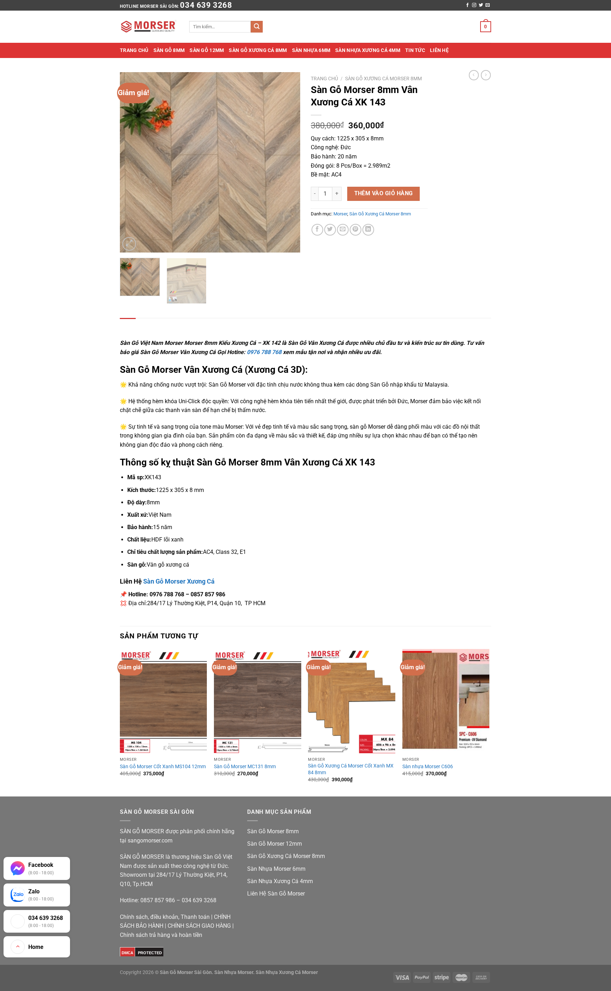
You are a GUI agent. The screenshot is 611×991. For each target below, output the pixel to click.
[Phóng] (129, 244)
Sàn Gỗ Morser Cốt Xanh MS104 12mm (163, 767)
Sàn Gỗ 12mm (207, 50)
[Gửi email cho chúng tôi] (487, 5)
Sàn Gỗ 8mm (169, 50)
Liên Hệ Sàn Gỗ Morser (276, 893)
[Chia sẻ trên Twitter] (330, 230)
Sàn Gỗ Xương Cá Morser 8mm (383, 78)
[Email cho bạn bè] (343, 230)
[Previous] (132, 162)
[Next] (287, 162)
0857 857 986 (157, 900)
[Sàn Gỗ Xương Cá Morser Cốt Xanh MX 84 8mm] (351, 701)
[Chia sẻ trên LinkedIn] (368, 230)
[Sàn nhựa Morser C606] (446, 701)
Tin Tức (415, 50)
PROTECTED (150, 953)
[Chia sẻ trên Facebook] (317, 230)
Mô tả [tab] (127, 325)
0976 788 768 (264, 352)
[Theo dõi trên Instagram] (474, 5)
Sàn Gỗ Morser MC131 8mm (245, 767)
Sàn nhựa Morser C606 (427, 767)
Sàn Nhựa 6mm (311, 50)
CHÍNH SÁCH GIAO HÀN (197, 925)
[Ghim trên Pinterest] (355, 230)
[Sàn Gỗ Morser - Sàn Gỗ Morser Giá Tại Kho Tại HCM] (149, 27)
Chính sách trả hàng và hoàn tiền (161, 935)
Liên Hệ (439, 50)
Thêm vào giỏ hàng (383, 193)
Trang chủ (324, 78)
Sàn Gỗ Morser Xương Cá (179, 581)
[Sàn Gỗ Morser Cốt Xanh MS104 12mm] (163, 701)
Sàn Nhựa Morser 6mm (276, 868)
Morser (340, 213)
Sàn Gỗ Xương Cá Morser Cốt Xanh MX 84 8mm (351, 769)
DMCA (127, 953)
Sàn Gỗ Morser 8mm (273, 831)
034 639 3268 (206, 5)
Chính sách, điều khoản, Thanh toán (165, 917)
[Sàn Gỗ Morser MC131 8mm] (257, 701)
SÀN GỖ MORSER (142, 831)
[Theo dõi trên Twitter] (481, 5)
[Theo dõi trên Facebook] (467, 5)
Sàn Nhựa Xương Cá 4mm (367, 50)
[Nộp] (257, 27)
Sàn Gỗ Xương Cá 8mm (258, 50)
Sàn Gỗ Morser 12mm (274, 843)
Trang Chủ (134, 50)
